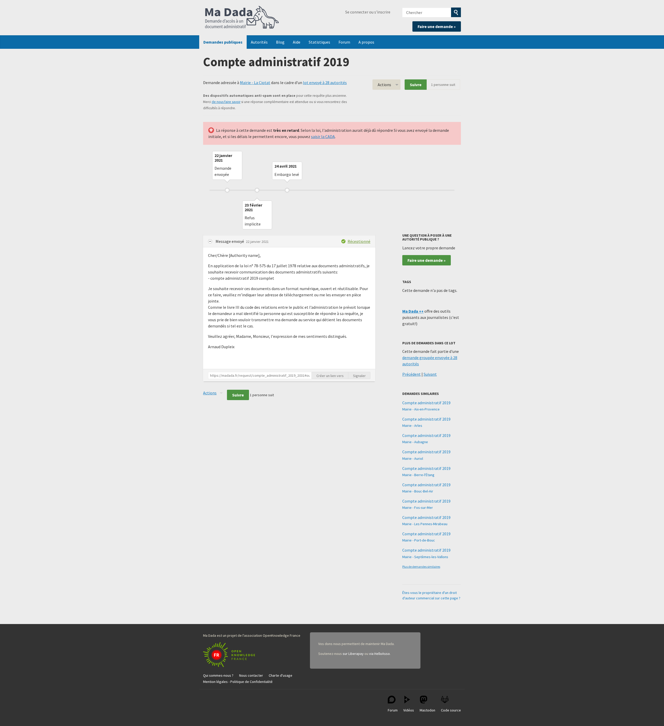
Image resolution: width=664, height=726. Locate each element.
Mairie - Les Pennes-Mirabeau (424, 524)
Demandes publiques (223, 42)
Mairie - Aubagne (415, 442)
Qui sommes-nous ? (218, 675)
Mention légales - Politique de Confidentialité (238, 681)
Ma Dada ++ (413, 311)
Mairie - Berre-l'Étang (418, 474)
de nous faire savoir (226, 102)
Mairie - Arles (412, 425)
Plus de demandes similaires (421, 567)
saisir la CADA (323, 136)
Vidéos (408, 710)
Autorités (259, 42)
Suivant (430, 374)
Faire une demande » (437, 26)
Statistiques (319, 42)
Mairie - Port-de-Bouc (418, 540)
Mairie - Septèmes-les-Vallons (425, 556)
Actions (384, 84)
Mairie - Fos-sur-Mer (417, 507)
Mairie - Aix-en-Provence (421, 409)
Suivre (415, 84)
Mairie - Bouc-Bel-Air (417, 491)
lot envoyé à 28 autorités (325, 82)
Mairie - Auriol (412, 458)
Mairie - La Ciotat (255, 82)
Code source (451, 710)
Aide (296, 42)
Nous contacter (251, 675)
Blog (280, 42)
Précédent (411, 374)
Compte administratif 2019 (426, 402)
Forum (344, 42)
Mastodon (427, 710)
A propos (366, 42)
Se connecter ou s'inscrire (367, 12)
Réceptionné (359, 241)
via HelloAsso (379, 653)
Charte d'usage (280, 675)
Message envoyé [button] (230, 241)
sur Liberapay (353, 653)
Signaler (359, 375)
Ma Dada (242, 18)
